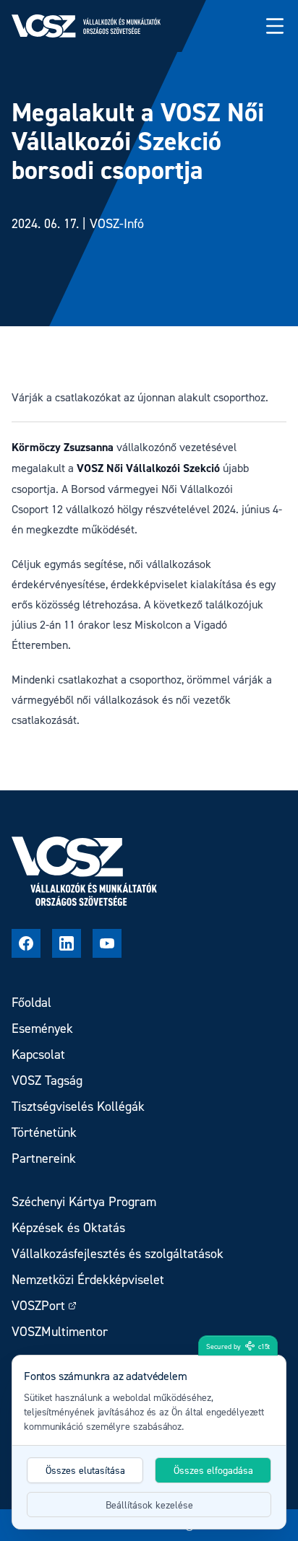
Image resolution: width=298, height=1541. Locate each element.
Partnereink (44, 1158)
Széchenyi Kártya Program (84, 1201)
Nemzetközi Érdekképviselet (88, 1279)
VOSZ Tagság (47, 1080)
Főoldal (31, 1002)
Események (42, 1028)
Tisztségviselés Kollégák (78, 1106)
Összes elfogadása (213, 1470)
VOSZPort (38, 1305)
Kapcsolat (38, 1054)
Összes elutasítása (85, 1470)
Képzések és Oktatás (68, 1227)
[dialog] (149, 1442)
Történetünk (44, 1132)
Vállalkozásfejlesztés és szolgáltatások (118, 1253)
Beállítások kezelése (149, 1504)
